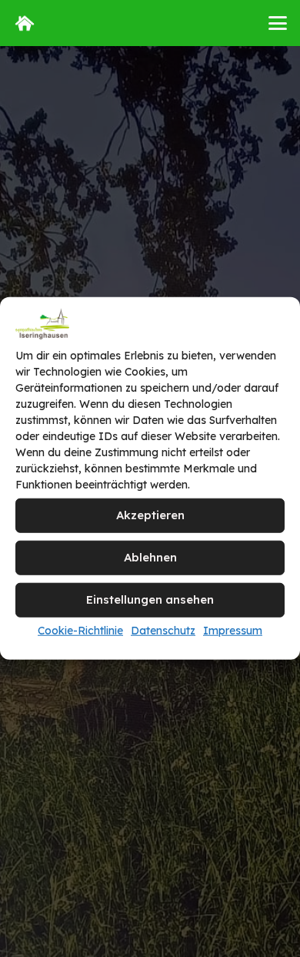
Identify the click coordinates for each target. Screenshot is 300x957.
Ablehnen (150, 557)
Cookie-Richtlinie (80, 630)
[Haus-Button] (24, 23)
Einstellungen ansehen (150, 599)
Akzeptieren (150, 515)
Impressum (232, 630)
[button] (277, 23)
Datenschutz (163, 630)
